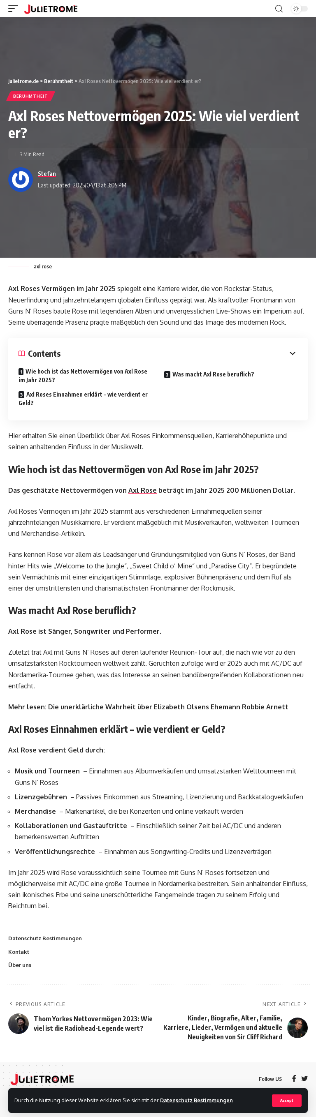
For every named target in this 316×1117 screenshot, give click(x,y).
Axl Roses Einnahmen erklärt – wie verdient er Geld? (83, 398)
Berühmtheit (30, 96)
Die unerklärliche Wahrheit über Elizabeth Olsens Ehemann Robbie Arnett (168, 707)
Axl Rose (142, 490)
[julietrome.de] (50, 8)
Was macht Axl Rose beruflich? (213, 374)
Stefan (47, 173)
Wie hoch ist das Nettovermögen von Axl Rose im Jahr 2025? (83, 375)
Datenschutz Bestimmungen (196, 1100)
